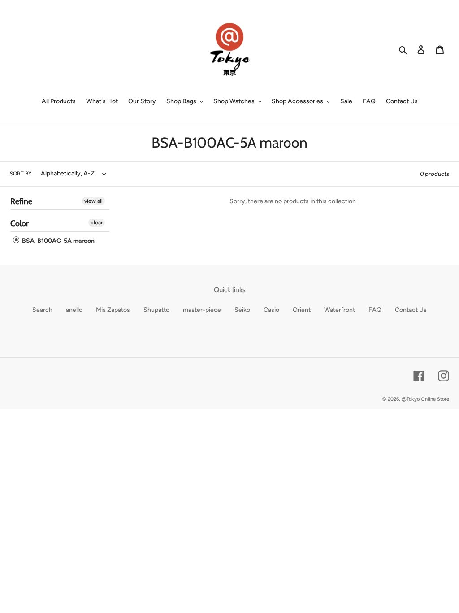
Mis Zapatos (113, 310)
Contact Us (411, 310)
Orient (302, 310)
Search (42, 310)
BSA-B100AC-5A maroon (58, 241)
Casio (271, 310)
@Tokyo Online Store (425, 399)
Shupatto (156, 310)
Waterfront (339, 310)
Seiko (242, 310)
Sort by (20, 174)
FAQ (374, 310)
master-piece (202, 310)
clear (97, 222)
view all (93, 201)
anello (74, 310)
